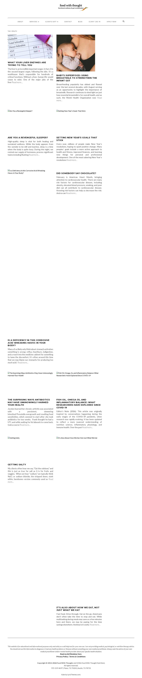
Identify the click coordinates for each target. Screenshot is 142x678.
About (20, 21)
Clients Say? (51, 21)
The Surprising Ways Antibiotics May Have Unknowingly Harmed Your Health (29, 402)
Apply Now (111, 21)
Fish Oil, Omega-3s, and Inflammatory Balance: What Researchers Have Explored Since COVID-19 (78, 404)
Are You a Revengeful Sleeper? (28, 137)
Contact (68, 21)
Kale (63, 674)
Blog (80, 21)
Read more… (17, 82)
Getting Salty (17, 464)
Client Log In (95, 21)
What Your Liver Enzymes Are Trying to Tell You (27, 63)
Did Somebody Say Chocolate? (76, 173)
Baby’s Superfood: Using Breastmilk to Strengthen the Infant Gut (76, 78)
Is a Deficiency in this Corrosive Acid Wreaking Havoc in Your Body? (28, 343)
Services (34, 21)
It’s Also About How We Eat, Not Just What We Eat (78, 608)
